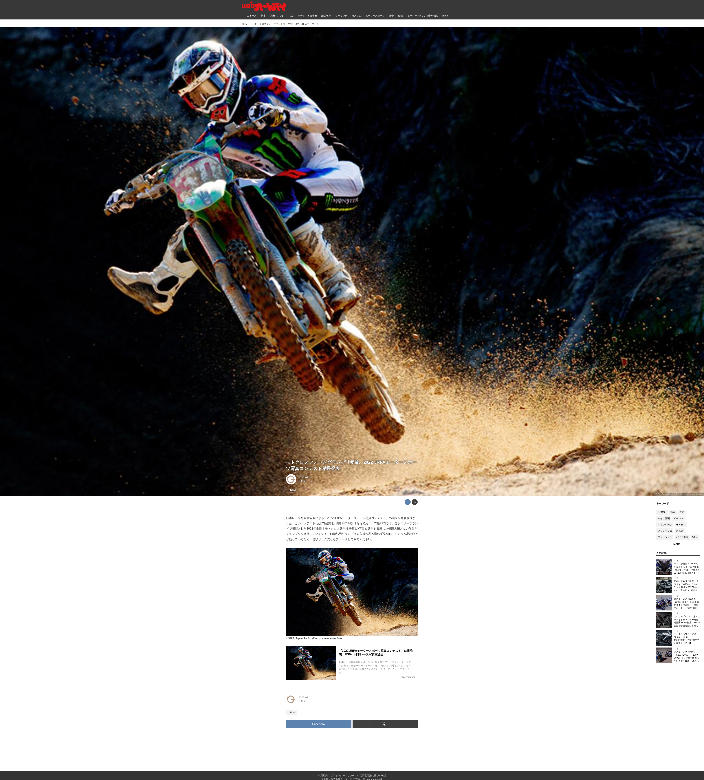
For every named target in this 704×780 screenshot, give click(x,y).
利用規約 (323, 775)
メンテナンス (665, 531)
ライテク (681, 524)
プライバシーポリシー (342, 775)
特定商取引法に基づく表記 (371, 775)
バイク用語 (682, 537)
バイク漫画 (664, 518)
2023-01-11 (305, 477)
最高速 (679, 531)
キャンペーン (665, 524)
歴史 (681, 512)
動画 (672, 512)
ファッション (665, 537)
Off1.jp (302, 480)
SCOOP (662, 512)
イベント (678, 518)
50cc (694, 537)
